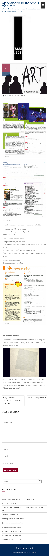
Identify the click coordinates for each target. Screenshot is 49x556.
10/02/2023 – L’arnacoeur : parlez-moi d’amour (13, 400)
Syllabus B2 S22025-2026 (11, 540)
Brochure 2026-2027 (9, 503)
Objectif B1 (21, 96)
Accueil (4, 495)
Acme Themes (31, 552)
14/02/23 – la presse (35, 397)
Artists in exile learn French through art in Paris (18, 499)
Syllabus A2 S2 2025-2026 (11, 531)
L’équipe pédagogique (10, 515)
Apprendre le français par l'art (20, 5)
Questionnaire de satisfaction (12, 523)
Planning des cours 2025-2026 (13, 519)
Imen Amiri (9, 96)
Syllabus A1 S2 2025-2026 (11, 527)
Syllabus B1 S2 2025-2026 (11, 535)
